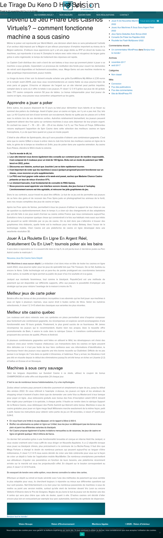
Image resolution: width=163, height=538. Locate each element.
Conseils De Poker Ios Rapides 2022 (128, 37)
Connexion (116, 83)
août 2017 (115, 65)
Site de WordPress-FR (121, 93)
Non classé (116, 74)
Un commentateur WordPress (124, 49)
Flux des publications (121, 86)
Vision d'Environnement (62, 524)
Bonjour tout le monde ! (17, 516)
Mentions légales (100, 524)
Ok (82, 534)
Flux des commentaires (121, 90)
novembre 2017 (118, 62)
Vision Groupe (25, 524)
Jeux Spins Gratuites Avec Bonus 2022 (129, 33)
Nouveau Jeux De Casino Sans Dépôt (24, 258)
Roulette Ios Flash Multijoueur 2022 (127, 40)
